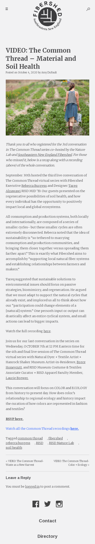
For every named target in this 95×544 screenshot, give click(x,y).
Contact (47, 520)
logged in (32, 487)
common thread (30, 438)
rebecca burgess (18, 443)
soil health (14, 448)
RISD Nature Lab (61, 443)
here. (74, 429)
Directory (47, 536)
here (47, 331)
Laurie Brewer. (17, 378)
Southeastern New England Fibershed (45, 155)
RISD (39, 443)
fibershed (55, 438)
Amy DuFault (49, 72)
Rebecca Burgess (34, 186)
